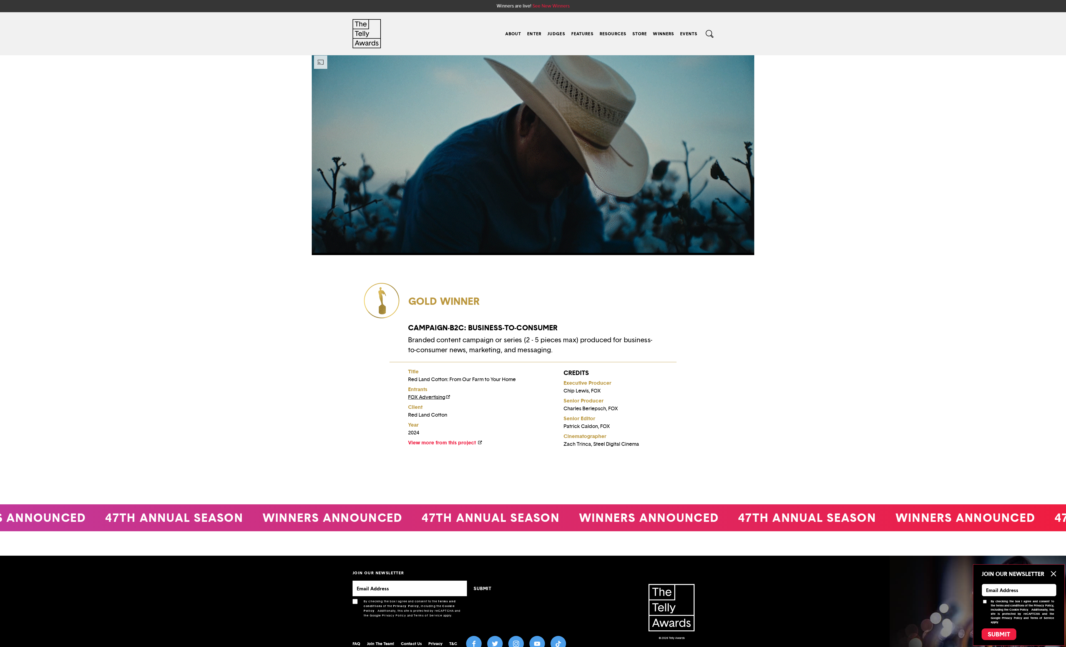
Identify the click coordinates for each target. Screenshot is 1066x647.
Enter (534, 34)
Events (688, 34)
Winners (663, 34)
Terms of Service (428, 615)
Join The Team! (380, 643)
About (513, 34)
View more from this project (442, 442)
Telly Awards (677, 638)
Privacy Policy (406, 606)
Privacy (435, 643)
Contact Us (411, 643)
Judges (556, 34)
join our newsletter (378, 572)
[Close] (1053, 573)
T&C (453, 643)
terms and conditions (1010, 605)
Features (582, 34)
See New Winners (551, 6)
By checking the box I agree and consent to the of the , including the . (412, 608)
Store (639, 34)
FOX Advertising (426, 397)
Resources (613, 34)
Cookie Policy (1018, 609)
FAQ (356, 643)
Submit (999, 634)
